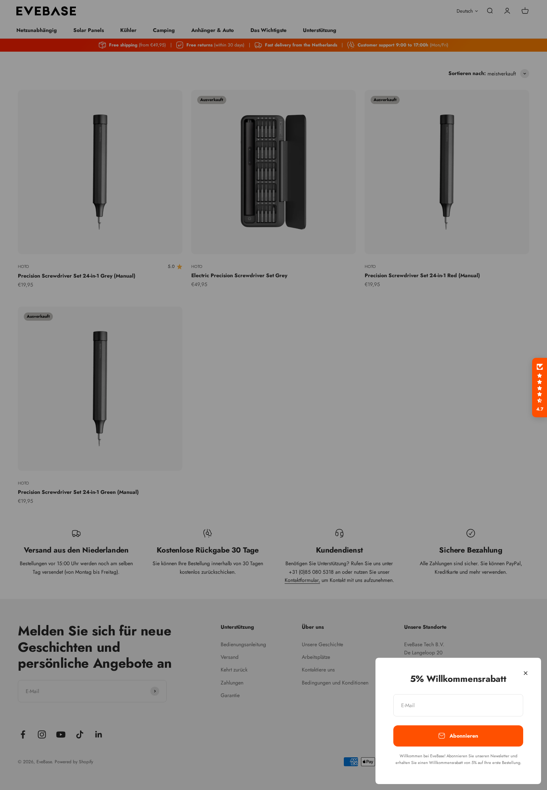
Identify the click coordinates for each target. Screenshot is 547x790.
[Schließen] (525, 673)
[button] (539, 387)
